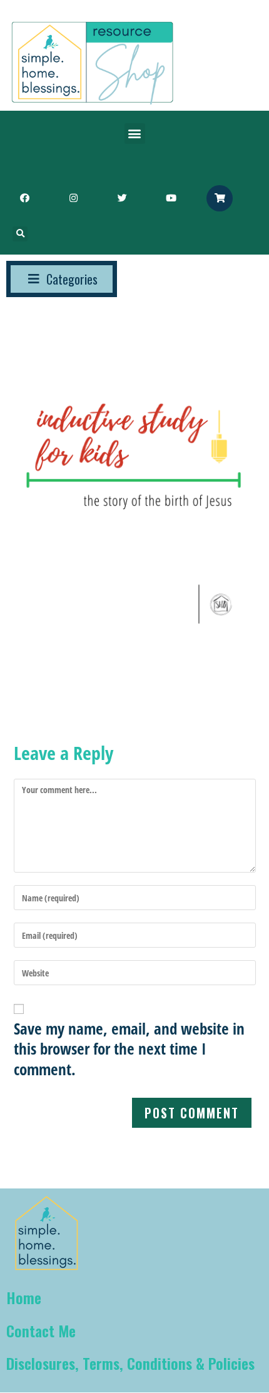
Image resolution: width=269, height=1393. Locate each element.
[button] (134, 133)
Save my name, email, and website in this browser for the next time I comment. (129, 1049)
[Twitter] (122, 198)
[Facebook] (24, 198)
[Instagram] (73, 198)
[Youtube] (171, 198)
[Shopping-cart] (219, 198)
